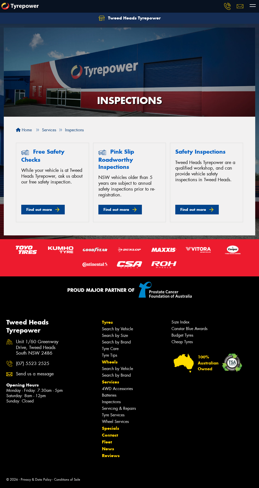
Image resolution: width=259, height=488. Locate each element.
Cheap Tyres (182, 341)
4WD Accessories (117, 388)
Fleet (107, 442)
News (108, 449)
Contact (110, 435)
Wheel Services (115, 421)
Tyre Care (110, 348)
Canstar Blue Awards (189, 328)
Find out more (39, 209)
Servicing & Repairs (119, 408)
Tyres (107, 322)
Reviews (111, 455)
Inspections (111, 401)
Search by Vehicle (117, 329)
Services (110, 382)
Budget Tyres (182, 335)
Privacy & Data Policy (36, 479)
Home (26, 130)
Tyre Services (113, 415)
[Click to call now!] (227, 6)
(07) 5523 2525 (32, 364)
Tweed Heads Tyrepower (134, 18)
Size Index (180, 322)
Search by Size (115, 335)
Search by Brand (116, 342)
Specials (110, 428)
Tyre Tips (109, 355)
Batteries (109, 395)
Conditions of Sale (67, 479)
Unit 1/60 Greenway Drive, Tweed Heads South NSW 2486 (37, 347)
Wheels (110, 362)
